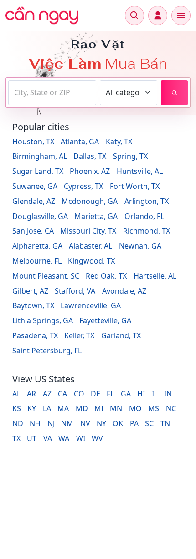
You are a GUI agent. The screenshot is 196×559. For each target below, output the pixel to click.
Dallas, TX (89, 156)
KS (16, 408)
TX (16, 438)
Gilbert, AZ (30, 291)
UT (31, 438)
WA (63, 438)
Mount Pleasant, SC (45, 276)
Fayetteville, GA (105, 320)
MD (82, 408)
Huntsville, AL (140, 171)
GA (126, 394)
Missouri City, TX (88, 231)
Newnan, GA (140, 246)
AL (16, 394)
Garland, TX (121, 335)
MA (63, 408)
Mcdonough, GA (90, 201)
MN (116, 408)
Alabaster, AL (90, 246)
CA (62, 394)
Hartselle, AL (155, 276)
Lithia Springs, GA (42, 320)
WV (97, 438)
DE (95, 394)
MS (153, 408)
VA (47, 438)
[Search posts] (174, 92)
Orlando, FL (144, 216)
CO (79, 394)
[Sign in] (157, 15)
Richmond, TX (146, 231)
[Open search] (134, 15)
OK (118, 423)
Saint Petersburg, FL (47, 351)
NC (171, 408)
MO (135, 408)
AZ (47, 394)
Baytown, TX (33, 305)
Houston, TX (33, 142)
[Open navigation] (181, 15)
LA (47, 408)
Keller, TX (79, 335)
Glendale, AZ (33, 201)
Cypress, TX (83, 186)
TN (165, 423)
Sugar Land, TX (37, 171)
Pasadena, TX (35, 335)
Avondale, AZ (124, 291)
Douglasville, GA (40, 216)
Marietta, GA (96, 216)
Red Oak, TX (106, 276)
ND (17, 423)
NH (35, 423)
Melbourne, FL (37, 261)
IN (168, 394)
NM (67, 423)
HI (141, 394)
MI (98, 408)
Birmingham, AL (39, 156)
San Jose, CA (33, 231)
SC (149, 423)
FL (110, 394)
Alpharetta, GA (37, 246)
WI (80, 438)
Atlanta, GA (80, 142)
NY (101, 423)
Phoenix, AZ (90, 171)
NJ (51, 423)
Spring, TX (130, 156)
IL (155, 394)
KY (31, 408)
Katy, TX (119, 142)
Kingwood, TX (91, 261)
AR (31, 394)
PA (134, 423)
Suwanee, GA (34, 186)
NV (85, 423)
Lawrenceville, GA (91, 305)
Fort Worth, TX (135, 186)
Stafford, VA (75, 291)
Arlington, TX (146, 201)
